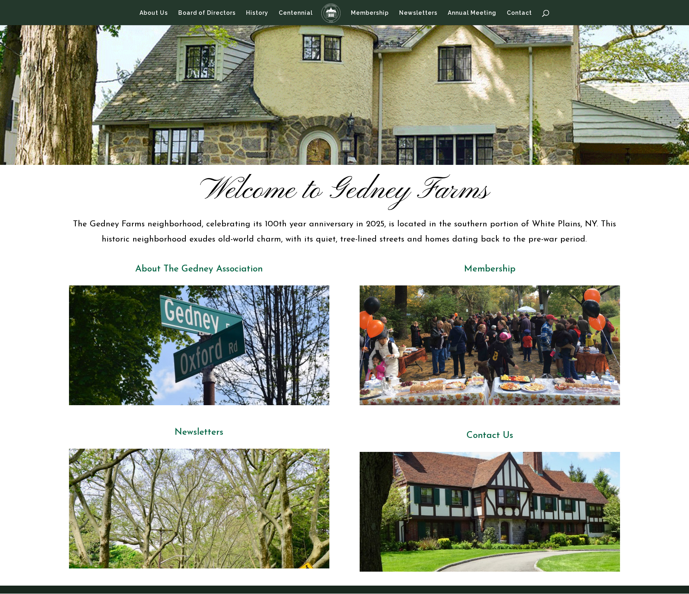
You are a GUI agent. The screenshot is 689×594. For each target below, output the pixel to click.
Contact (519, 13)
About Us (154, 13)
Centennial (296, 13)
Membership (370, 13)
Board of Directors (207, 13)
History (257, 13)
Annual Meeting (472, 13)
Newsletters (418, 13)
